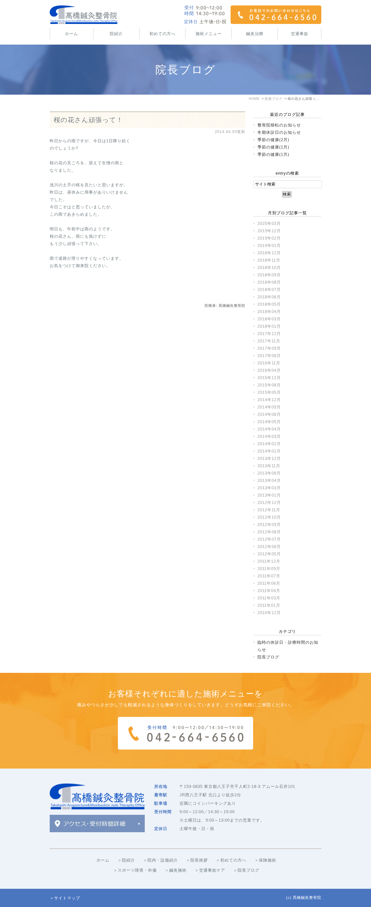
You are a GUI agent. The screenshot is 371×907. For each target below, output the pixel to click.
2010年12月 (269, 612)
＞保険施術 (265, 860)
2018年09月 (269, 275)
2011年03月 (268, 598)
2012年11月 (268, 509)
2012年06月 (269, 546)
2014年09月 (269, 407)
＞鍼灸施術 (176, 870)
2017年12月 (269, 333)
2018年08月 (269, 282)
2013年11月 (268, 465)
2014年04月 (269, 429)
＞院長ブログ (246, 870)
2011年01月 (268, 605)
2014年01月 (269, 451)
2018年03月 (269, 319)
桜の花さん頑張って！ (88, 119)
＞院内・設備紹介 (160, 860)
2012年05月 (269, 554)
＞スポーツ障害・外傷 (135, 870)
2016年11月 (268, 363)
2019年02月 (269, 238)
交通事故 (299, 33)
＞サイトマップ (65, 898)
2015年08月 (269, 385)
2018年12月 (269, 252)
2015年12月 (269, 377)
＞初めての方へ (231, 860)
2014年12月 (269, 399)
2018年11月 (268, 260)
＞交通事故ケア (210, 870)
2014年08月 (269, 414)
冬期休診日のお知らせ (279, 132)
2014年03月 (269, 436)
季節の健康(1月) (273, 147)
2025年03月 (269, 223)
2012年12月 (269, 502)
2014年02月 (269, 443)
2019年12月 (269, 230)
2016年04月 (269, 370)
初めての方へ (162, 33)
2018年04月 (269, 311)
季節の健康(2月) (273, 139)
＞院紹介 (126, 860)
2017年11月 (268, 341)
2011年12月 (268, 561)
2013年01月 (269, 495)
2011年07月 (268, 576)
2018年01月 (269, 326)
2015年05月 (269, 392)
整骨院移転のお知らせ (279, 125)
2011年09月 (268, 568)
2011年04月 (268, 590)
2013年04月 (269, 480)
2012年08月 (269, 532)
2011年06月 (268, 583)
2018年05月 (269, 304)
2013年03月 (269, 487)
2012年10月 (269, 517)
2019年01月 (269, 245)
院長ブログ (268, 657)
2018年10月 (269, 267)
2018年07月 (269, 289)
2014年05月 (269, 421)
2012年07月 (269, 539)
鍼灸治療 (254, 33)
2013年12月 (269, 458)
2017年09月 (269, 348)
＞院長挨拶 (197, 860)
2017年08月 (269, 355)
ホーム (71, 33)
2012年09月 (269, 524)
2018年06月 (269, 297)
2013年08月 (269, 473)
